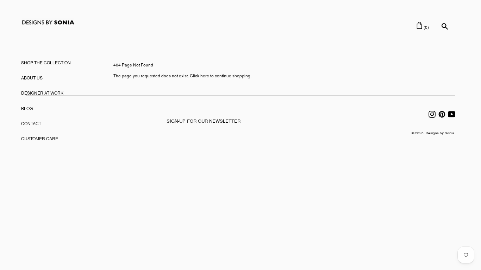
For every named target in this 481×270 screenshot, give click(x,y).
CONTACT (31, 124)
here (204, 76)
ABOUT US (32, 78)
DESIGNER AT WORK (42, 93)
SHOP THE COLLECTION (46, 63)
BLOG (27, 109)
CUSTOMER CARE (39, 139)
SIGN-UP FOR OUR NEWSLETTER (204, 122)
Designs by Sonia (440, 133)
